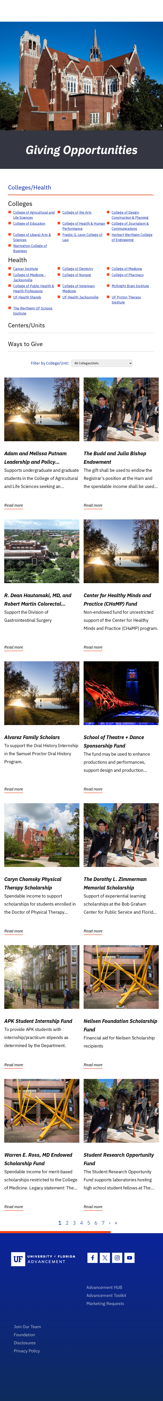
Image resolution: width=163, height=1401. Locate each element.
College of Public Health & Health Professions (33, 288)
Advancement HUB (104, 1287)
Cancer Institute (25, 269)
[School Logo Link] (43, 1259)
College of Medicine (127, 269)
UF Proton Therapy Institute (126, 299)
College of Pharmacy (128, 275)
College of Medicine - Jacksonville (29, 277)
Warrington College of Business (30, 248)
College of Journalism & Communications (130, 226)
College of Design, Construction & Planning (130, 215)
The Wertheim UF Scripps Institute (32, 310)
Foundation (24, 1334)
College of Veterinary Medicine (78, 288)
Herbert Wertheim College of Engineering (132, 237)
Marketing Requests (105, 1303)
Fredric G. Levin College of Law (82, 237)
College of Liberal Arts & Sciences (32, 237)
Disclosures (25, 1343)
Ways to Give (25, 344)
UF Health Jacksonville (80, 297)
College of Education (29, 223)
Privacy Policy (27, 1351)
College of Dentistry (77, 269)
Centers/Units (26, 325)
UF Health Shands (27, 297)
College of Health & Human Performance (83, 226)
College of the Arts (76, 212)
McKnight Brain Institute (130, 286)
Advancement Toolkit (106, 1295)
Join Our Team (27, 1326)
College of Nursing (76, 275)
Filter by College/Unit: (50, 363)
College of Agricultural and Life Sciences (34, 215)
